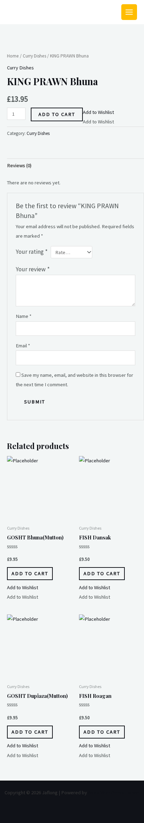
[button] (98, 112)
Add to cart (56, 114)
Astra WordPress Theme (113, 792)
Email (23, 345)
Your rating (32, 252)
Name (23, 316)
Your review (33, 269)
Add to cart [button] (30, 573)
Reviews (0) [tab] (19, 165)
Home (13, 56)
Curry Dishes (34, 56)
